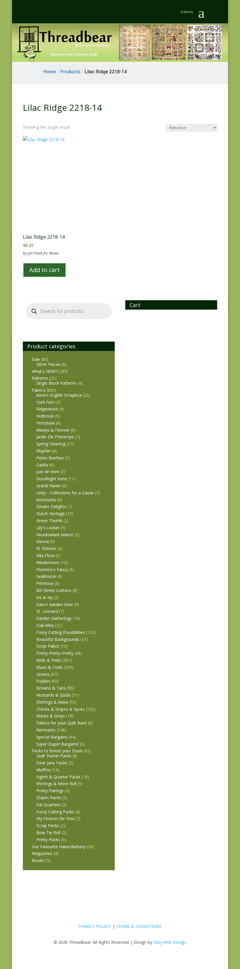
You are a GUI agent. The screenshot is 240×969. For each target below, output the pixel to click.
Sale (36, 359)
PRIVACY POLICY (94, 926)
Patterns (40, 378)
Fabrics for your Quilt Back (61, 723)
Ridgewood (47, 409)
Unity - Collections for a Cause (65, 492)
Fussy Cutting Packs (55, 811)
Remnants (46, 730)
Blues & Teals (49, 667)
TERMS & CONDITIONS (139, 926)
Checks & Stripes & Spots (60, 709)
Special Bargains (51, 737)
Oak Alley (45, 625)
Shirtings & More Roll (56, 783)
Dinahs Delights (51, 506)
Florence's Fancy (52, 569)
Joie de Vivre (47, 471)
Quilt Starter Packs (53, 755)
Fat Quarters (48, 804)
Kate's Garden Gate (54, 604)
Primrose (45, 583)
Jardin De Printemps (55, 436)
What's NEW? (44, 371)
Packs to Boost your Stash (57, 751)
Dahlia (42, 465)
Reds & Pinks (48, 660)
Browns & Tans (51, 688)
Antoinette (46, 500)
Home (49, 71)
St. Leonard (47, 611)
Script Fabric (47, 646)
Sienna (42, 541)
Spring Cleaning (50, 444)
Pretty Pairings (50, 790)
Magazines (42, 853)
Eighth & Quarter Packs (58, 777)
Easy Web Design (169, 942)
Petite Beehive (50, 458)
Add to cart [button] (44, 270)
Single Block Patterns (56, 383)
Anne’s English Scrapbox (59, 395)
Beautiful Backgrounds (57, 639)
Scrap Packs (47, 825)
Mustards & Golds (53, 695)
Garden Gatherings (54, 618)
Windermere (47, 562)
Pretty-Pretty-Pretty (54, 653)
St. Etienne (46, 548)
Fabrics (38, 390)
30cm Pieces (48, 364)
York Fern (45, 402)
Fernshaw (45, 423)
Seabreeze (46, 576)
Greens (43, 674)
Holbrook (45, 416)
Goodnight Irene (51, 478)
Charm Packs (48, 797)
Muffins (43, 770)
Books (38, 860)
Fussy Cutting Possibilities (60, 632)
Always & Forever (53, 430)
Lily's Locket (47, 527)
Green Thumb (49, 520)
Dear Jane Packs (51, 763)
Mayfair (43, 451)
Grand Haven (48, 485)
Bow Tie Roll (48, 832)
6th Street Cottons (53, 590)
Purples (43, 681)
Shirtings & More (52, 702)
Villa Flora (45, 555)
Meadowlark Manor (54, 534)
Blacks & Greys (50, 716)
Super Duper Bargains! (57, 744)
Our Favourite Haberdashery (58, 846)
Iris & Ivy (44, 597)
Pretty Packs (48, 839)
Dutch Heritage (50, 513)
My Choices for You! (55, 818)
